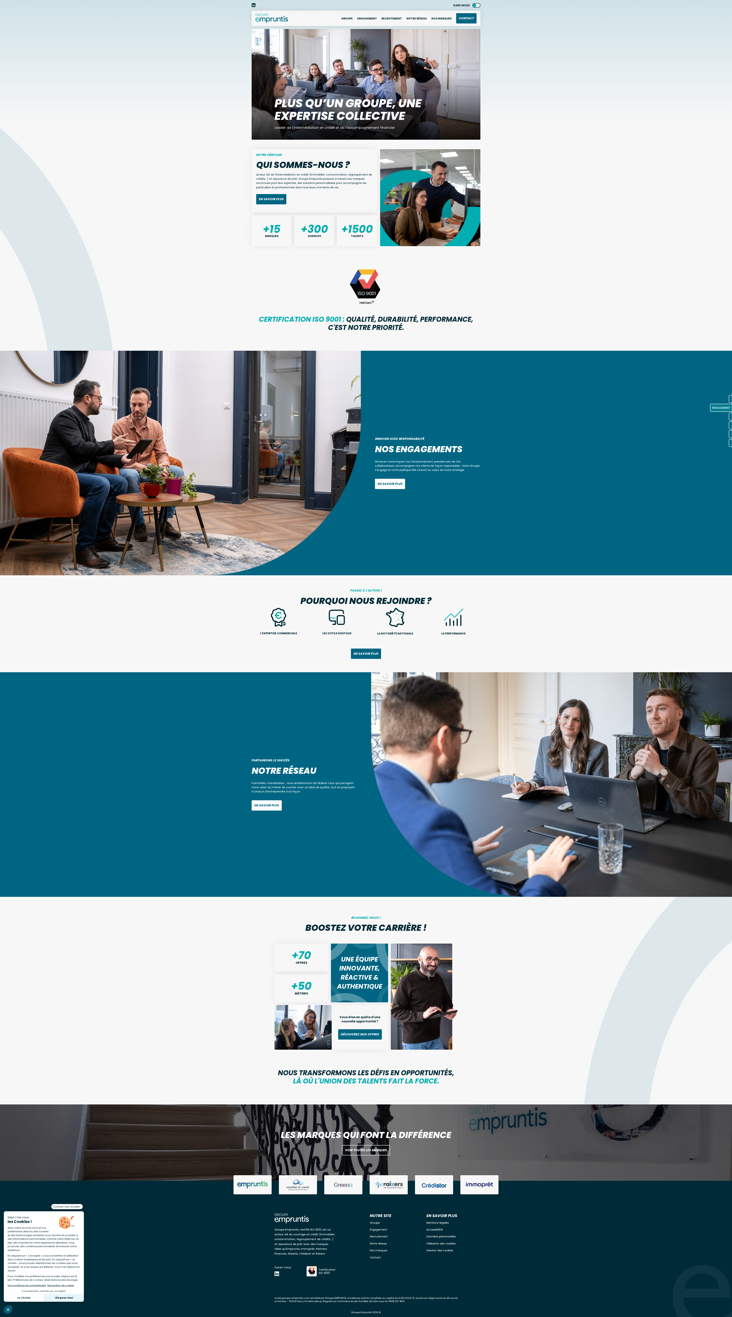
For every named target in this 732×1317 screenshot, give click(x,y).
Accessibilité (434, 1230)
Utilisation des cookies (441, 1243)
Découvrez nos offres (360, 1034)
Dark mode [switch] (461, 5)
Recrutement (391, 18)
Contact (466, 18)
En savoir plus (271, 199)
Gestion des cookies (439, 1250)
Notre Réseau (416, 18)
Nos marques (441, 18)
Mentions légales (437, 1223)
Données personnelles (441, 1236)
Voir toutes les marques (366, 1150)
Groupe (347, 18)
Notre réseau (378, 1243)
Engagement (367, 18)
